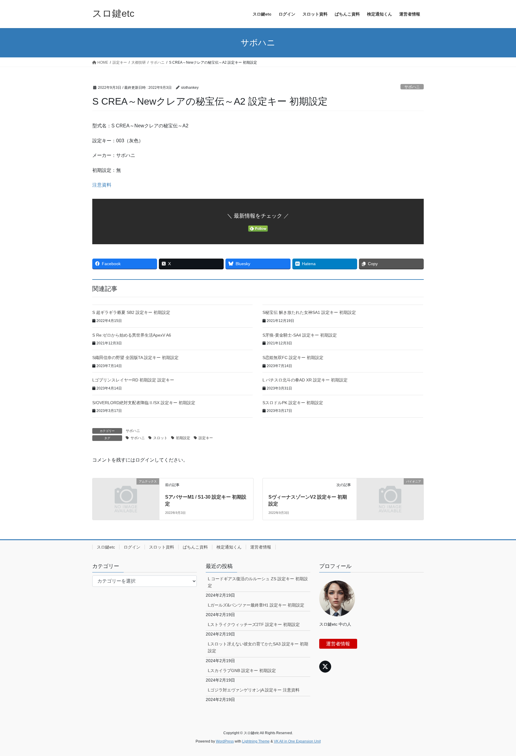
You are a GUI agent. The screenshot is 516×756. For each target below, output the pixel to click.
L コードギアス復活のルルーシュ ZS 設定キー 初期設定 (258, 582)
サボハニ (412, 87)
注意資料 (101, 184)
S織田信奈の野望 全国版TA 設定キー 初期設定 (135, 357)
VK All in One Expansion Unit (297, 741)
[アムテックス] (126, 498)
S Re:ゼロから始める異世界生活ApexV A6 (131, 335)
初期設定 (183, 438)
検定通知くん (229, 547)
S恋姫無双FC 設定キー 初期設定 (292, 357)
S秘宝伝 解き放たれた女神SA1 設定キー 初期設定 (309, 312)
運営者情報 (260, 547)
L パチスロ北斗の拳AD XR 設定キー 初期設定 (305, 380)
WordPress (225, 741)
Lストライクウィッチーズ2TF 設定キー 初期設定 (254, 624)
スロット (160, 438)
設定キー (206, 438)
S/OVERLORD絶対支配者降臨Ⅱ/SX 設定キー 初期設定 (143, 402)
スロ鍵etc (106, 547)
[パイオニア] (390, 498)
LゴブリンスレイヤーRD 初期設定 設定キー (133, 380)
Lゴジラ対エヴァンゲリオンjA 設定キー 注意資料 (254, 690)
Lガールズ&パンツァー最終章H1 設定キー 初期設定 (256, 605)
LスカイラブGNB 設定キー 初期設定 (242, 670)
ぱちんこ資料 (195, 547)
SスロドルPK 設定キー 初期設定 (292, 402)
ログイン (132, 547)
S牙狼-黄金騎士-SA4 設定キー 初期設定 (299, 335)
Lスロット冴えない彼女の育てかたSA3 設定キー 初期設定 (258, 647)
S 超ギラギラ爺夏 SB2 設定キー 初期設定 (131, 312)
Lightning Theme (256, 741)
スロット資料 (161, 547)
